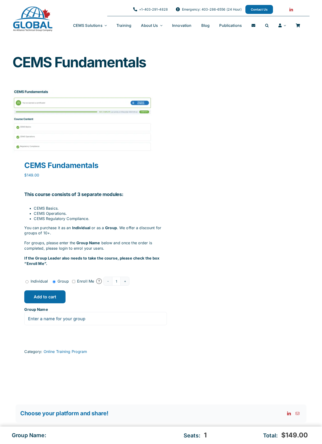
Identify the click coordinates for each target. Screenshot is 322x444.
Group (63, 281)
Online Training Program (65, 351)
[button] (267, 25)
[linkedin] (291, 9)
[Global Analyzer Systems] (32, 8)
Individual (39, 281)
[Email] (297, 413)
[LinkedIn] (289, 413)
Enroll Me (85, 281)
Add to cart (45, 296)
